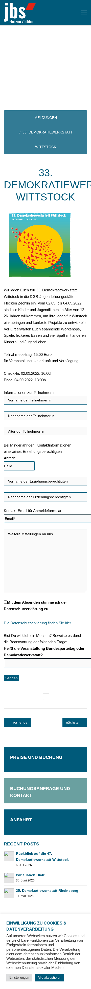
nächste (73, 722)
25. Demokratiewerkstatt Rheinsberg (47, 891)
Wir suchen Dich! (31, 875)
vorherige (19, 722)
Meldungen (45, 118)
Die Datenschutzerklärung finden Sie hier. (38, 623)
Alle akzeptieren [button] (49, 977)
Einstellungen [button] (19, 977)
